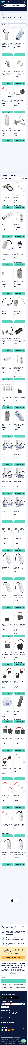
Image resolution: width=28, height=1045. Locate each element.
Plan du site (17, 1037)
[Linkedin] (2, 1013)
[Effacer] (24, 5)
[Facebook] (6, 1013)
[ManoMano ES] (12, 1030)
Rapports (15, 1043)
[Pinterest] (9, 1013)
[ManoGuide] (23, 1041)
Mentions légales (5, 1039)
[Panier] (24, 1)
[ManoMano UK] (6, 1030)
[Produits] (2, 5)
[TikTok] (16, 1013)
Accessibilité (22, 1043)
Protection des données (16, 1039)
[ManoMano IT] (2, 1030)
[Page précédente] (9, 900)
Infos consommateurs (6, 1043)
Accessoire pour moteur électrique (9, 14)
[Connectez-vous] (20, 1)
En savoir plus (16, 989)
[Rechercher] (5, 6)
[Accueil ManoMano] (10, 1)
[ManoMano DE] (9, 1030)
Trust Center (4, 1041)
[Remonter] (22, 1029)
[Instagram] (12, 1013)
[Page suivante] (18, 900)
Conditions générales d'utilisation (16, 1041)
